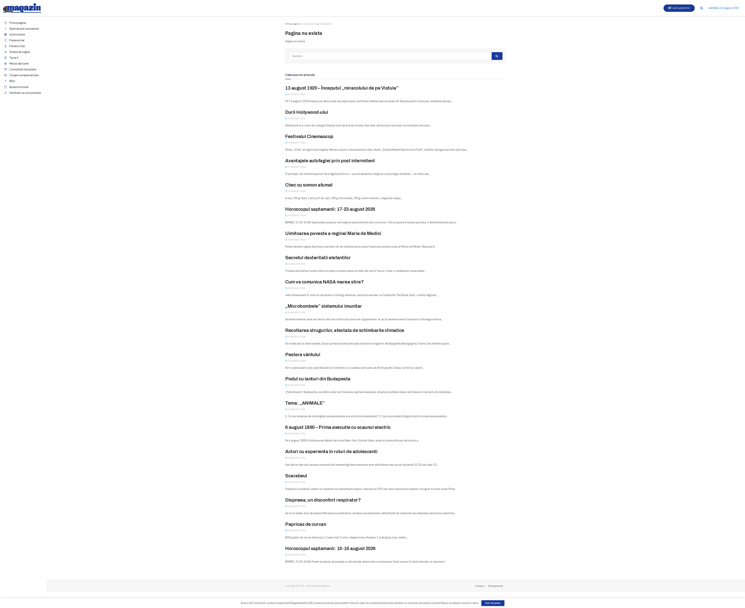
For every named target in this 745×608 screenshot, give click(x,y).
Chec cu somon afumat (309, 184)
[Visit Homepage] (26, 8)
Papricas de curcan (305, 524)
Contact (479, 586)
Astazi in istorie (19, 87)
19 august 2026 (296, 94)
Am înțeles (493, 603)
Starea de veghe (19, 52)
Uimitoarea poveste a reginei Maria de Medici (333, 233)
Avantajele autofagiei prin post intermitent (330, 160)
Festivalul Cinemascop (309, 136)
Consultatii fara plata (22, 69)
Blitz (12, 81)
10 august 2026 (296, 433)
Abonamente (681, 8)
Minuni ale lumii (19, 63)
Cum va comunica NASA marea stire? (324, 281)
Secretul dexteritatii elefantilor (318, 257)
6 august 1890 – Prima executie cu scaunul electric (338, 427)
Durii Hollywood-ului (306, 112)
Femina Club (17, 46)
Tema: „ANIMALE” (305, 403)
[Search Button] (701, 8)
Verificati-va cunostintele (25, 93)
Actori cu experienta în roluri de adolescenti (331, 451)
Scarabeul (296, 475)
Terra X (13, 58)
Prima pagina (17, 23)
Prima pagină (292, 23)
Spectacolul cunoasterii (24, 28)
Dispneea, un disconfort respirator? (323, 500)
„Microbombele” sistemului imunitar (323, 306)
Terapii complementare (24, 75)
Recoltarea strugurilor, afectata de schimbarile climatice (344, 330)
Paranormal (16, 40)
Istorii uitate (17, 34)
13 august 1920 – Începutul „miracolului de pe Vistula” (341, 88)
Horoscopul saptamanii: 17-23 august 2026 (330, 209)
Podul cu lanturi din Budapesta (317, 378)
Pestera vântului (302, 354)
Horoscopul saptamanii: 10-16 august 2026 (330, 548)
